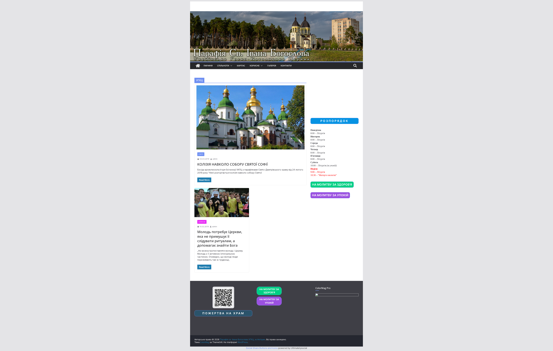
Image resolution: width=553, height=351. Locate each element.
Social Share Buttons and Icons (262, 348)
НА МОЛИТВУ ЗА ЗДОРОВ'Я (332, 184)
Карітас (241, 65)
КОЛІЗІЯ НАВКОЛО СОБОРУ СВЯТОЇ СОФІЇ (232, 164)
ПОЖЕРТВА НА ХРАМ (223, 313)
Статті (200, 154)
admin (215, 159)
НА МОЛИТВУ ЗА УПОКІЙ (330, 195)
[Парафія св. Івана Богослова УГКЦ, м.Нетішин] (197, 65)
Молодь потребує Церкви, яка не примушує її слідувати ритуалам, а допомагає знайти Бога (219, 238)
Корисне (255, 65)
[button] (230, 66)
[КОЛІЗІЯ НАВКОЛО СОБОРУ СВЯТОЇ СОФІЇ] (250, 117)
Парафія (208, 65)
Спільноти (223, 65)
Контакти (286, 65)
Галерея (271, 65)
